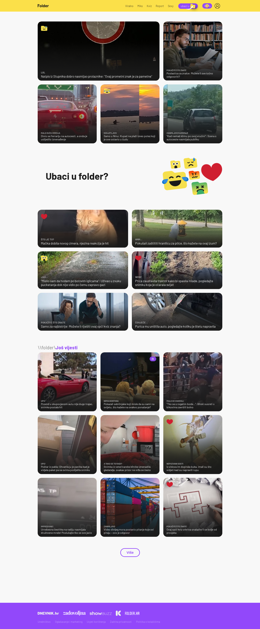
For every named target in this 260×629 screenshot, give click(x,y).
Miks (140, 6)
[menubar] (218, 6)
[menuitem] (218, 6)
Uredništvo (44, 621)
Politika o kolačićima (148, 621)
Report (160, 6)
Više (130, 552)
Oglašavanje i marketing (68, 621)
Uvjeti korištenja (96, 621)
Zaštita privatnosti (121, 621)
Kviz (149, 6)
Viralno (129, 6)
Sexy (171, 6)
